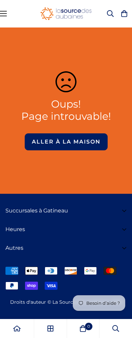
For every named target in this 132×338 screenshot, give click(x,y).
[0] (83, 328)
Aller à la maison (66, 141)
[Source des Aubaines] (66, 13)
